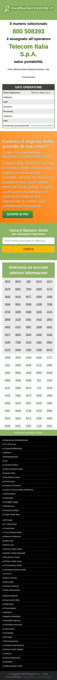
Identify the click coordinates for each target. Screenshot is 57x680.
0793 (7, 312)
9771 (28, 418)
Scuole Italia (9, 528)
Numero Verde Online (13, 549)
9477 (28, 296)
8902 (18, 372)
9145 (39, 403)
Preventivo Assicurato (13, 625)
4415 (39, 319)
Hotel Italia (8, 498)
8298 (18, 312)
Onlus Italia (9, 582)
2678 (7, 289)
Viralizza (7, 653)
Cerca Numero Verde (13, 565)
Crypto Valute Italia (12, 514)
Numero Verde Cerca (13, 561)
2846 (7, 304)
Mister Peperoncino (12, 590)
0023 (28, 334)
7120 (39, 426)
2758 (28, 410)
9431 (18, 426)
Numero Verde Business (14, 645)
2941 (7, 372)
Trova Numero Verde (12, 532)
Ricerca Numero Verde (13, 469)
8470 (49, 350)
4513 (28, 342)
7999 (49, 403)
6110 (7, 388)
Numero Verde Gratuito (13, 649)
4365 (49, 418)
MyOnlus (8, 453)
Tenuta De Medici (11, 510)
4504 (39, 296)
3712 (39, 365)
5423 (39, 395)
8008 (18, 410)
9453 (7, 418)
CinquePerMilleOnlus (13, 449)
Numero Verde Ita (11, 586)
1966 (49, 296)
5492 (18, 395)
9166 (28, 365)
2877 (7, 334)
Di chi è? (8, 574)
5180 (7, 342)
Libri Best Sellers (11, 465)
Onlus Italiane (10, 494)
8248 (49, 372)
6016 (18, 296)
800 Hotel (8, 520)
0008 (18, 365)
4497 (7, 410)
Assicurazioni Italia (12, 600)
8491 (18, 289)
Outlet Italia (9, 604)
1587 (28, 426)
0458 (28, 372)
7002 (49, 380)
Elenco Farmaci (10, 578)
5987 (28, 327)
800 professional (11, 641)
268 (28, 281)
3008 (7, 357)
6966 (49, 410)
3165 (39, 312)
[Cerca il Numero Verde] (28, 9)
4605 (7, 327)
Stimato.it (8, 612)
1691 (39, 342)
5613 (18, 403)
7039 (49, 304)
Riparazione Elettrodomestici (16, 440)
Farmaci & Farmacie (12, 486)
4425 (7, 395)
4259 (39, 418)
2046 (18, 350)
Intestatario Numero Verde (15, 570)
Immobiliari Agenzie (12, 621)
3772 (49, 289)
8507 (28, 403)
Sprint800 (8, 662)
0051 (49, 426)
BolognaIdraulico (11, 457)
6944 (18, 418)
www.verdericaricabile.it (42, 125)
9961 (49, 342)
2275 (7, 350)
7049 (39, 350)
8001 (18, 304)
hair (5, 461)
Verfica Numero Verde (13, 666)
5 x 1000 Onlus (10, 524)
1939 (39, 327)
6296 (18, 388)
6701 (18, 327)
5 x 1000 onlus (10, 444)
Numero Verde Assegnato (14, 553)
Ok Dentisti (8, 633)
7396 (18, 342)
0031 (49, 327)
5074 (28, 388)
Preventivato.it (10, 608)
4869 (7, 380)
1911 (7, 365)
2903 (49, 319)
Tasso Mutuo (9, 629)
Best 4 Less (9, 545)
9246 (7, 426)
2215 (49, 312)
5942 (39, 372)
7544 (28, 289)
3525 (18, 357)
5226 (49, 334)
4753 (39, 410)
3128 (18, 319)
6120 (39, 357)
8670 (18, 281)
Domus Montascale (12, 658)
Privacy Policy (29, 677)
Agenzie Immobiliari (12, 616)
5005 (39, 289)
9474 (39, 281)
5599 (28, 312)
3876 (7, 281)
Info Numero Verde (12, 477)
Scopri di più (17, 214)
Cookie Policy (44, 677)
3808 (7, 319)
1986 (49, 395)
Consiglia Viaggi (11, 502)
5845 (18, 334)
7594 (28, 350)
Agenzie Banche (11, 596)
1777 (49, 357)
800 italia (8, 637)
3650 (7, 296)
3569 (18, 380)
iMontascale (9, 506)
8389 (28, 304)
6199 (28, 357)
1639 (39, 304)
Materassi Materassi (12, 536)
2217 (49, 281)
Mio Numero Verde (12, 557)
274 (39, 388)
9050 (7, 403)
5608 (28, 380)
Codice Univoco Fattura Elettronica (18, 490)
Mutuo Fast (8, 541)
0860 (49, 365)
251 (39, 380)
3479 (28, 395)
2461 (28, 319)
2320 (39, 334)
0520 (49, 388)
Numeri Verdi (9, 473)
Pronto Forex (9, 481)
